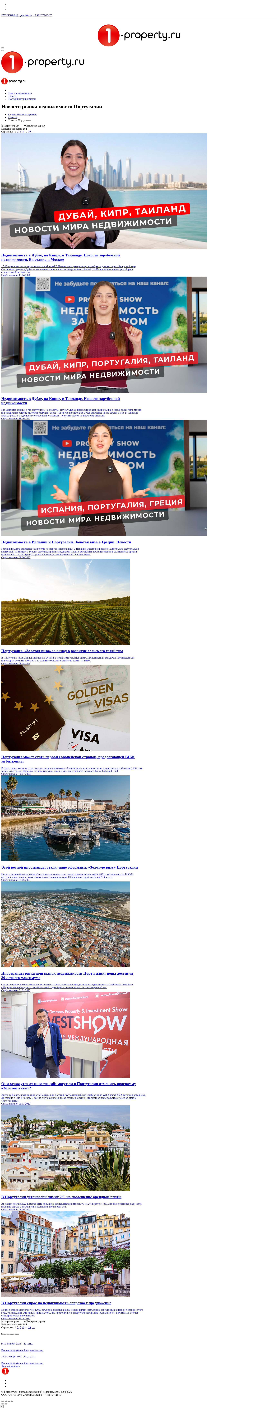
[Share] (6, 1401)
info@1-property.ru (22, 15)
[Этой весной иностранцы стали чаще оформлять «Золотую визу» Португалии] (65, 860)
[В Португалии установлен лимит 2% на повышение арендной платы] (65, 1190)
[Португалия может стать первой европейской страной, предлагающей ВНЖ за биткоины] (65, 750)
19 (29, 131)
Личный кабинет (10, 1366)
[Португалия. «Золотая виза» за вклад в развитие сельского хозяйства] (65, 644)
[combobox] (35, 125)
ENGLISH (6, 15)
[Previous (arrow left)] (2, 1403)
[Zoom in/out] (12, 1401)
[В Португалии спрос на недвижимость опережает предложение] (65, 1296)
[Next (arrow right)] (6, 1403)
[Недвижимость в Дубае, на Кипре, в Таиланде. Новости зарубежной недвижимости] (104, 391)
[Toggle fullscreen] (9, 1401)
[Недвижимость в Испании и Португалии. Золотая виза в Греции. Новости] (104, 535)
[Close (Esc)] (2, 1401)
